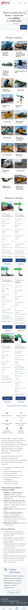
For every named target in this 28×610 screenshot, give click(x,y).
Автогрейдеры (7, 154)
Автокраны (20, 90)
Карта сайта (4, 599)
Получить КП (7, 260)
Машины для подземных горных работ (20, 188)
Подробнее (7, 264)
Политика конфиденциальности (10, 601)
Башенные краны (19, 106)
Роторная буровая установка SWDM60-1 (7, 215)
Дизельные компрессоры (6, 90)
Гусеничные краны (6, 106)
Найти (23, 27)
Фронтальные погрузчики (20, 122)
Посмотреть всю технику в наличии (17, 405)
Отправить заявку (14, 592)
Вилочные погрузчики (19, 155)
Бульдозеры (7, 121)
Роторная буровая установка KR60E (6, 347)
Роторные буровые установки (5, 54)
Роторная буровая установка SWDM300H (19, 281)
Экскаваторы (7, 137)
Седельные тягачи (5, 171)
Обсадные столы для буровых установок (5, 73)
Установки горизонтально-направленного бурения (20, 54)
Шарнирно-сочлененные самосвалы (20, 139)
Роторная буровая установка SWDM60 (20, 215)
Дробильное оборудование (6, 187)
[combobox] (10, 27)
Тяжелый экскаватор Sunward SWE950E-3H (20, 347)
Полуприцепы (21, 170)
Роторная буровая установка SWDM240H (7, 280)
